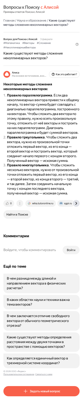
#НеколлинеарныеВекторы (19, 47)
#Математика (11, 43)
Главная (8, 20)
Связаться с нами (43, 374)
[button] (77, 44)
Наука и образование (31, 20)
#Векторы (28, 43)
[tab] (9, 203)
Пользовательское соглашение (18, 374)
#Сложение (44, 43)
